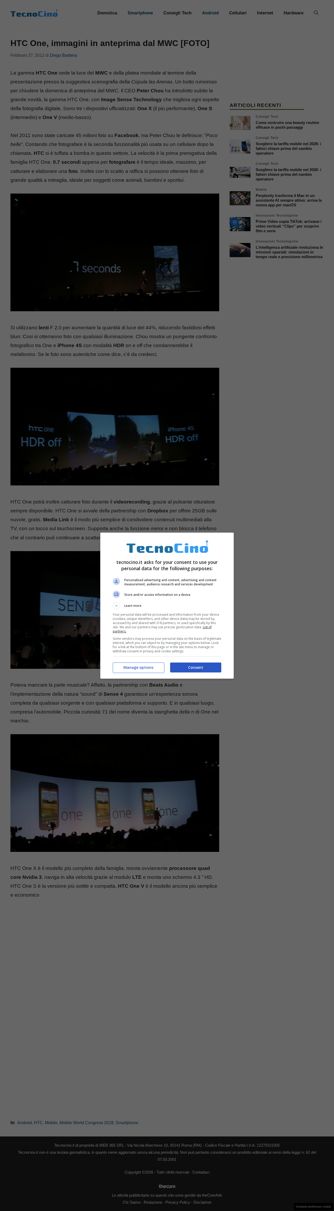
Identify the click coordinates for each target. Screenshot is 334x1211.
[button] (167, 605)
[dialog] (167, 606)
